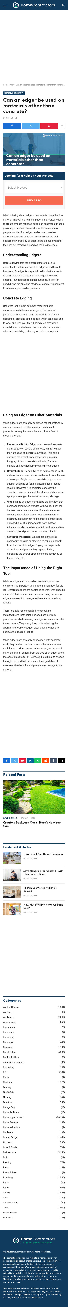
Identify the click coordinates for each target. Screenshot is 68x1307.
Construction (9, 1052)
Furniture (7, 1102)
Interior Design (10, 1137)
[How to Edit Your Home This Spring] (12, 858)
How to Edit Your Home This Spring (43, 854)
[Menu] (5, 5)
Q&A (12, 85)
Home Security (10, 1122)
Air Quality (8, 1012)
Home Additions (11, 1112)
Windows (7, 1217)
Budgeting (8, 1037)
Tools (6, 1207)
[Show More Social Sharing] (62, 126)
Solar (5, 1197)
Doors (6, 1077)
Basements (9, 1027)
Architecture (9, 1022)
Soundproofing (10, 1202)
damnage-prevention (13, 1062)
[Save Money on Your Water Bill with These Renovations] (12, 875)
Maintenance (9, 1152)
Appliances (8, 1017)
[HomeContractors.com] (34, 5)
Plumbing (8, 1177)
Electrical (7, 1082)
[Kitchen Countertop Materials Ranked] (12, 892)
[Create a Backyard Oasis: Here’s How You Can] (34, 797)
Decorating (8, 1067)
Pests (6, 1167)
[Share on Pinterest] (49, 126)
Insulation (8, 1132)
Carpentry (8, 1042)
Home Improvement (13, 93)
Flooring (7, 1097)
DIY (4, 1072)
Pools (6, 1182)
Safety (6, 1192)
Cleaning (7, 1047)
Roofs (6, 1187)
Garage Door (9, 1107)
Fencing (7, 1087)
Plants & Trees (10, 1172)
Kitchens (7, 1142)
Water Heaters (10, 1212)
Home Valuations (11, 1127)
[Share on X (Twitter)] (30, 126)
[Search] (63, 5)
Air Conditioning (11, 1007)
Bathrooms (8, 1032)
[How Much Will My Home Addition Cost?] (12, 909)
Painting (7, 1162)
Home (5, 85)
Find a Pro (34, 200)
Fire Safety (8, 1092)
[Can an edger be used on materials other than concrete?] (34, 165)
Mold (5, 1157)
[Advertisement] (34, 47)
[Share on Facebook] (12, 126)
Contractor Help (11, 1057)
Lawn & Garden (10, 1147)
